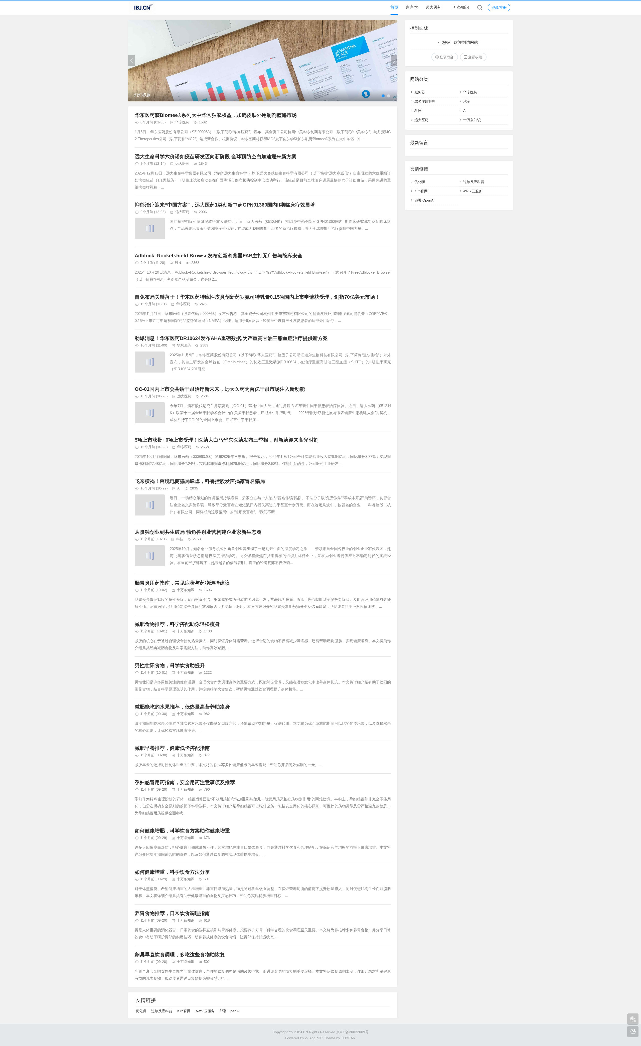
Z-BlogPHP (313, 1038)
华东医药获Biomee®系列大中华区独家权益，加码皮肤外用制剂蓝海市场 (216, 115)
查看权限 (475, 57)
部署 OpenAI (230, 1011)
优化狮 (141, 1011)
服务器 (419, 92)
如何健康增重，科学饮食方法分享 (172, 872)
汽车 (466, 101)
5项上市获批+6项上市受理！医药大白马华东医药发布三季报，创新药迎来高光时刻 (226, 440)
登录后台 (446, 57)
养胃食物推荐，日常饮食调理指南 (172, 913)
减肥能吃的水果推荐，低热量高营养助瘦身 (182, 707)
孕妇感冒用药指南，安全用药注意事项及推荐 (185, 782)
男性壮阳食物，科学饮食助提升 (170, 665)
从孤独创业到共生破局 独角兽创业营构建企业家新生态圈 (198, 532)
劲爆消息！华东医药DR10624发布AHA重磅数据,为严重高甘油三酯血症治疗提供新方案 (231, 338)
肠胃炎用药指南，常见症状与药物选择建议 (182, 583)
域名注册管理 (424, 101)
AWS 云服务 (205, 1011)
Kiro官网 (184, 1011)
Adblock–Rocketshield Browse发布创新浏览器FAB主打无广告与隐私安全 (218, 255)
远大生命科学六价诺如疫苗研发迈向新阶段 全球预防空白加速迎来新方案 (215, 156)
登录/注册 (499, 8)
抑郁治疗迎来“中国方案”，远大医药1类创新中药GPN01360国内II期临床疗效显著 (225, 205)
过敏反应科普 (161, 1011)
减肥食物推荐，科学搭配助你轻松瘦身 (177, 624)
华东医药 (182, 122)
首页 (394, 7)
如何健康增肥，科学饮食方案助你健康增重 (182, 830)
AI (179, 488)
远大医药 (433, 7)
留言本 (412, 7)
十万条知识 (459, 7)
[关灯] (632, 1031)
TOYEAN (348, 1038)
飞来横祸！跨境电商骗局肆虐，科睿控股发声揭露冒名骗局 (200, 481)
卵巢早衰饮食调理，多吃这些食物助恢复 (180, 954)
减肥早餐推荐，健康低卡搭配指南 (172, 748)
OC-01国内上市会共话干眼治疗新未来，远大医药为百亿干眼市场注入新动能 (220, 389)
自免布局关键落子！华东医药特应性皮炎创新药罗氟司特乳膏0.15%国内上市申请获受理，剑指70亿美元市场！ (257, 297)
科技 (178, 263)
